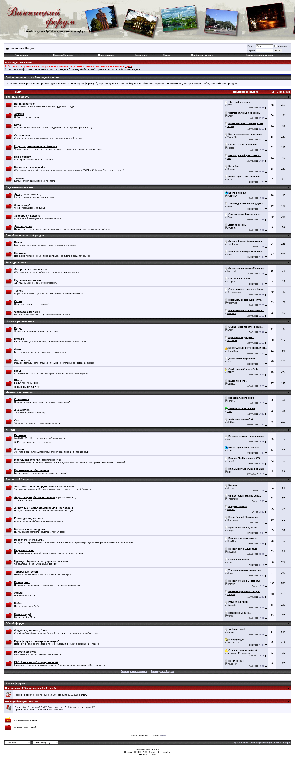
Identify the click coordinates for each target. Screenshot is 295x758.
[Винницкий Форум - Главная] (41, 17)
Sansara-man (234, 292)
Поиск (166, 55)
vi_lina (230, 562)
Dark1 (230, 450)
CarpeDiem (232, 351)
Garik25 (231, 384)
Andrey (230, 126)
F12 (229, 158)
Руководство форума (162, 671)
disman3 (231, 313)
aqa (229, 439)
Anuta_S (231, 228)
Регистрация (21, 55)
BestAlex (231, 541)
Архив (277, 742)
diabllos (231, 422)
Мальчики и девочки (19, 392)
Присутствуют (13, 688)
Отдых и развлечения (20, 321)
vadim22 (231, 461)
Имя (249, 46)
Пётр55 (231, 281)
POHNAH (232, 340)
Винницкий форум (18, 96)
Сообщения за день (202, 55)
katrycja (231, 530)
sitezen (230, 148)
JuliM (229, 411)
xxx (229, 472)
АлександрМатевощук (238, 653)
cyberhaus (232, 499)
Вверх (286, 742)
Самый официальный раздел (25, 235)
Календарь (141, 55)
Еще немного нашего (19, 187)
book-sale (232, 271)
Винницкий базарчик (19, 479)
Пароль (251, 50)
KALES (230, 372)
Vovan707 (232, 137)
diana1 (230, 573)
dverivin (231, 488)
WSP (229, 361)
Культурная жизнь (17, 262)
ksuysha (231, 552)
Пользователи (106, 55)
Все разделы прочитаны (259, 55)
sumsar (231, 632)
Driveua (231, 169)
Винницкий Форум (261, 742)
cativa (230, 254)
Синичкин (58, 709)
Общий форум (15, 623)
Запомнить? (284, 46)
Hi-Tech (10, 429)
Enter (230, 116)
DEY (229, 105)
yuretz (230, 616)
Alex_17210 (233, 642)
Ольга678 (232, 605)
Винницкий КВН (26, 386)
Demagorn (232, 520)
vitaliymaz (232, 303)
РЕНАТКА (232, 196)
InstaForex (232, 244)
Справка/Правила (63, 55)
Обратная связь (240, 742)
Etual (229, 206)
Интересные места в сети (32, 442)
